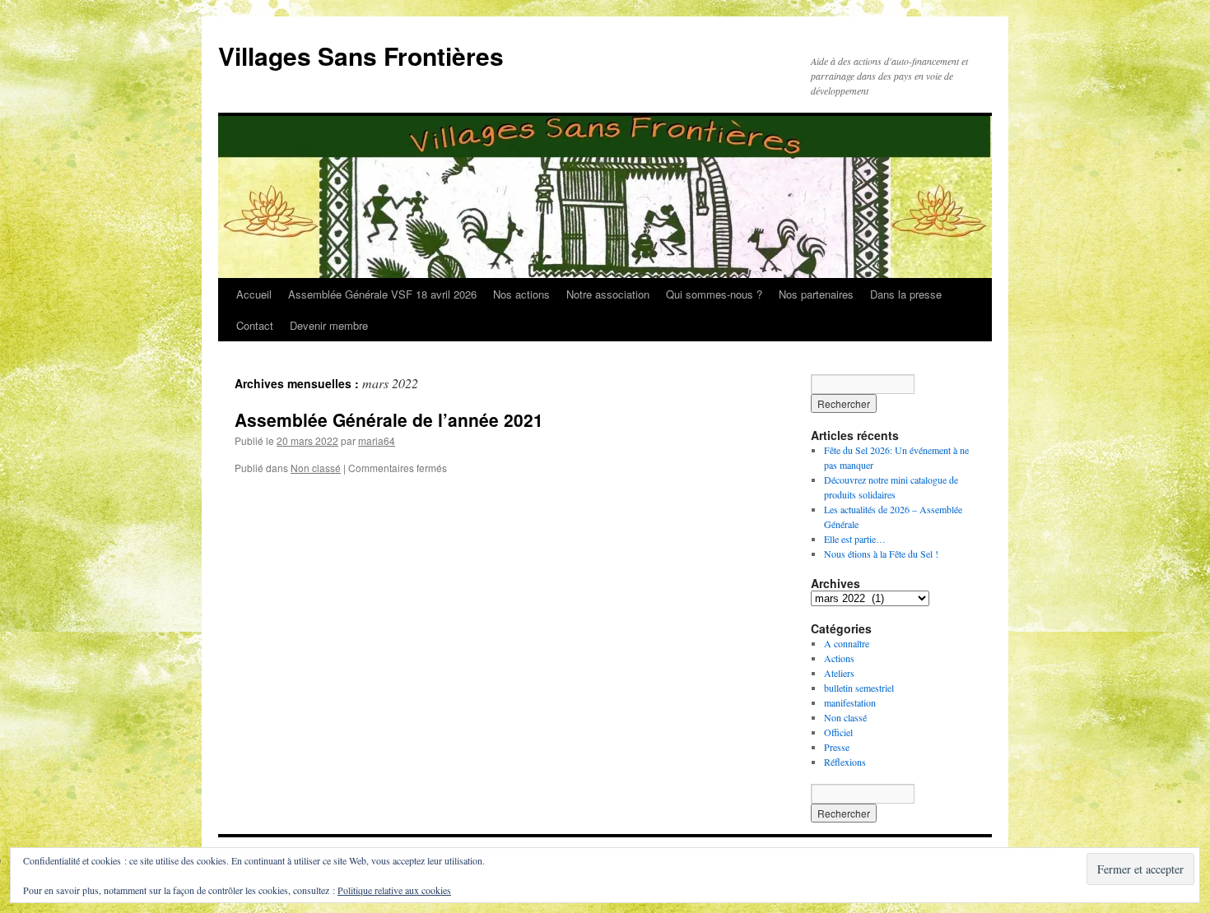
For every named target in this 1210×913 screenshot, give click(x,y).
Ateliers (839, 672)
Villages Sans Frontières (361, 55)
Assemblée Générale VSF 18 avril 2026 (382, 294)
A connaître (846, 643)
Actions (839, 658)
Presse (836, 746)
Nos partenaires (816, 294)
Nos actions (521, 294)
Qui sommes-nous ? (714, 294)
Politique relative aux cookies (394, 890)
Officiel (838, 732)
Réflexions (845, 761)
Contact (254, 325)
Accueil (254, 294)
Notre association (607, 294)
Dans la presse (906, 294)
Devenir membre (329, 325)
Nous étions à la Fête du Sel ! (881, 553)
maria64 (376, 440)
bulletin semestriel (859, 687)
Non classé (316, 468)
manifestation (850, 702)
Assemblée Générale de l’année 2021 (389, 419)
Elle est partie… (855, 538)
